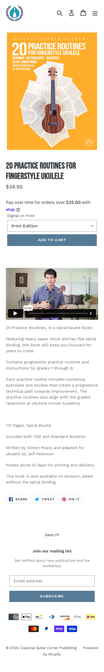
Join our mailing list (52, 551)
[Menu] (95, 13)
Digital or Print (21, 216)
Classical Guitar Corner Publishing (48, 648)
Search (52, 534)
